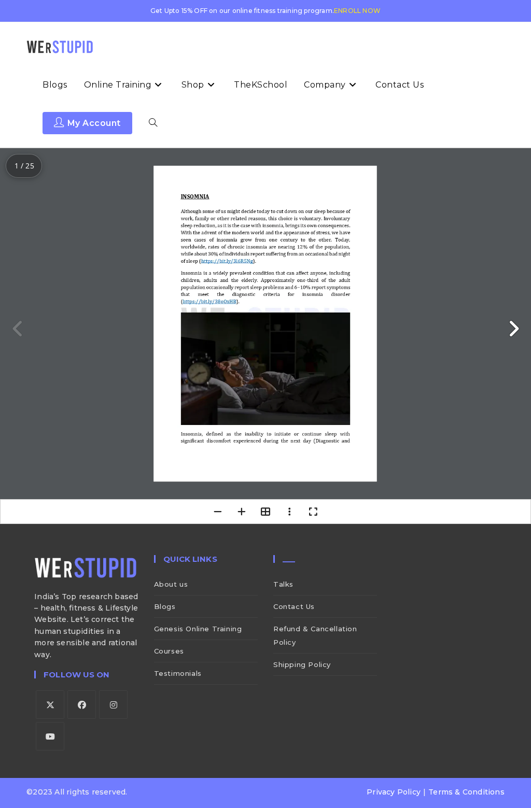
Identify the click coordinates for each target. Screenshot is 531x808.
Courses (169, 651)
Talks (283, 584)
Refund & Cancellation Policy (315, 635)
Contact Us (294, 606)
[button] (513, 328)
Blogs (165, 606)
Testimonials (178, 673)
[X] (50, 704)
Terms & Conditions (466, 792)
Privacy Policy (394, 792)
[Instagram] (113, 704)
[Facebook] (81, 704)
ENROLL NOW (357, 11)
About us (171, 584)
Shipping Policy (302, 664)
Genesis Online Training (198, 629)
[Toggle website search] (153, 123)
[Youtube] (50, 736)
